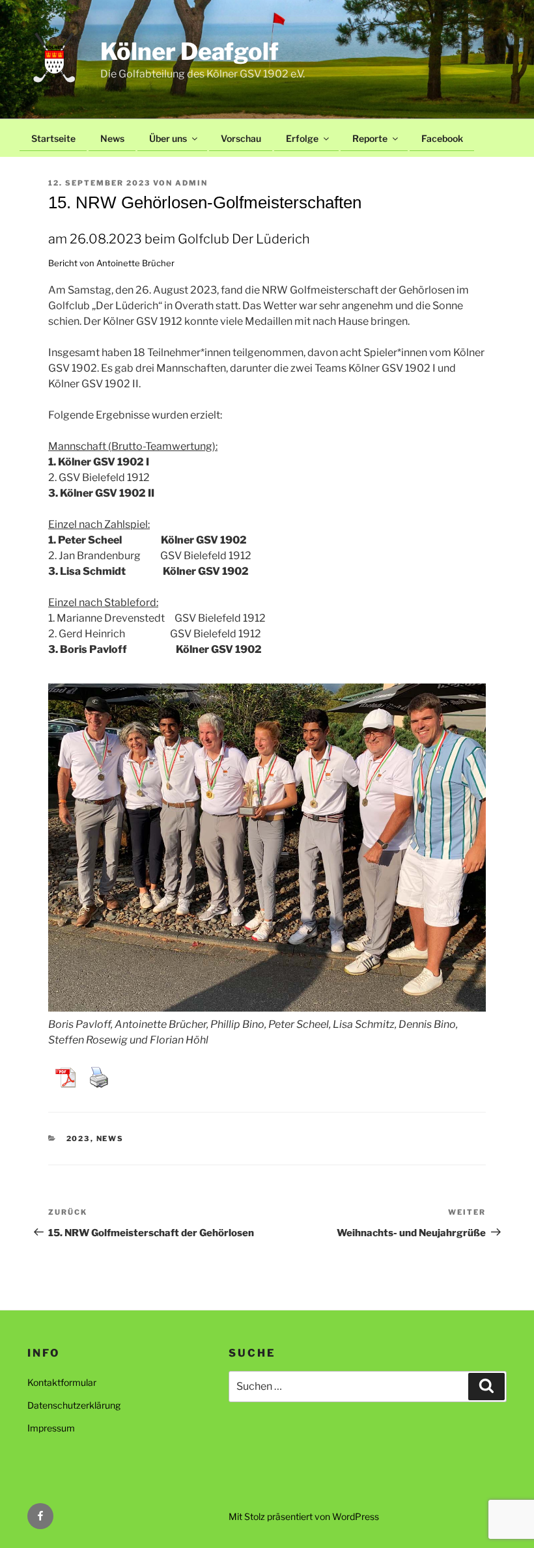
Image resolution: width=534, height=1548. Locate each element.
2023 (78, 1138)
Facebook (442, 138)
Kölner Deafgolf (189, 51)
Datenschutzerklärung (73, 1405)
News (112, 138)
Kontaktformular (61, 1382)
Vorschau (241, 138)
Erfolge (302, 138)
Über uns (168, 138)
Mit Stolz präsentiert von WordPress (304, 1516)
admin (191, 182)
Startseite (53, 138)
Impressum (51, 1427)
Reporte (369, 138)
